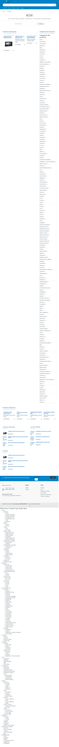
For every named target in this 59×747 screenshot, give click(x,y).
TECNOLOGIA (42, 375)
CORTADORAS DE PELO (44, 357)
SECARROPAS (42, 263)
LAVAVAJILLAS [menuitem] (6, 560)
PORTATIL (41, 147)
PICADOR (41, 121)
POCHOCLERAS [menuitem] (8, 611)
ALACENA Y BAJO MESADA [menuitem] (11, 705)
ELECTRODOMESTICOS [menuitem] (6, 588)
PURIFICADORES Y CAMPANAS (45, 259)
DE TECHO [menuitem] (8, 582)
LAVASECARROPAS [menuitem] (9, 553)
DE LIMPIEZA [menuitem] (6, 628)
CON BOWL (42, 72)
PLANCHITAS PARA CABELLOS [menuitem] (9, 671)
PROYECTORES (43, 398)
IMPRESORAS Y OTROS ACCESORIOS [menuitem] (13, 655)
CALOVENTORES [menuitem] (9, 565)
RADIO (41, 47)
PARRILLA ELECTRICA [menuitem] (9, 625)
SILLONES (41, 322)
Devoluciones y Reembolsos (46, 494)
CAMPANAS (42, 261)
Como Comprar (43, 492)
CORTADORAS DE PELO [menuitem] (8, 669)
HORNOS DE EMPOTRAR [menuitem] (10, 538)
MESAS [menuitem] (7, 700)
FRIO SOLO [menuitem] (8, 579)
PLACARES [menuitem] (8, 683)
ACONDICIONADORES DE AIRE (45, 167)
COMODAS (42, 334)
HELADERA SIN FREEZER (44, 230)
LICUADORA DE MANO (44, 104)
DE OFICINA (42, 324)
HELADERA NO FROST (44, 226)
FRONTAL (41, 249)
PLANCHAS (42, 155)
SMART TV (42, 400)
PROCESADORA (43, 125)
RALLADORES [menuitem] (8, 614)
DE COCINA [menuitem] (6, 589)
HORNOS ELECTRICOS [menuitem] (10, 532)
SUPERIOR (42, 253)
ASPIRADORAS (42, 141)
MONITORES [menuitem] (8, 651)
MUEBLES (41, 296)
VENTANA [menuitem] (7, 574)
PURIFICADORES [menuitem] (9, 542)
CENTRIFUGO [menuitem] (8, 557)
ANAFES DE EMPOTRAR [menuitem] (10, 539)
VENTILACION (42, 194)
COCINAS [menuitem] (5, 527)
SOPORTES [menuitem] (6, 637)
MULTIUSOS (42, 302)
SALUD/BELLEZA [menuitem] (5, 665)
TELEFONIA (42, 385)
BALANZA (41, 68)
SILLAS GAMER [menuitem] (8, 712)
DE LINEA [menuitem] (7, 646)
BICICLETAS (42, 346)
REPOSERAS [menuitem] (6, 737)
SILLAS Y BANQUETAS (44, 312)
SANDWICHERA (42, 129)
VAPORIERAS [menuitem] (8, 618)
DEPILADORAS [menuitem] (6, 668)
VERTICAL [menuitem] (7, 525)
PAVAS (41, 119)
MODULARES (42, 318)
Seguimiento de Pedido (45, 491)
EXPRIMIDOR (42, 88)
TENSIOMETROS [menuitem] (9, 676)
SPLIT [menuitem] (7, 572)
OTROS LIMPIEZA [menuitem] (9, 633)
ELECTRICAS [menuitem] (8, 529)
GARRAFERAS (42, 178)
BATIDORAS (42, 70)
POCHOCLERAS (43, 123)
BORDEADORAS (43, 283)
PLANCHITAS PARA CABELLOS (45, 361)
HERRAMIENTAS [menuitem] (7, 743)
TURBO (41, 202)
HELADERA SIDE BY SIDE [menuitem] (10, 518)
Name (39, 476)
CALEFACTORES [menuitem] (9, 568)
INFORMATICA (42, 279)
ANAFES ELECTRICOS (44, 237)
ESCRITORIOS (42, 326)
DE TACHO (42, 145)
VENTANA (41, 171)
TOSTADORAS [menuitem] (8, 617)
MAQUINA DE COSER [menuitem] (7, 561)
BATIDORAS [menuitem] (8, 593)
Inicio (4, 11)
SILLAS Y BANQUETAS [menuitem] (10, 701)
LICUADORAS (42, 102)
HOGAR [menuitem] (3, 510)
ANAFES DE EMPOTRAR (44, 234)
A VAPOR (41, 157)
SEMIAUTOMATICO (43, 251)
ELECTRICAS (42, 210)
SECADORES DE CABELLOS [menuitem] (9, 672)
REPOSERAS (42, 294)
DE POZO (41, 214)
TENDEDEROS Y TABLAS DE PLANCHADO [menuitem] (13, 632)
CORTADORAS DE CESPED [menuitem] (9, 740)
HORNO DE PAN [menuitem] (8, 601)
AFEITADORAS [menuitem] (6, 667)
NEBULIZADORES (43, 367)
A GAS (41, 208)
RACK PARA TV (42, 320)
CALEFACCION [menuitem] (6, 564)
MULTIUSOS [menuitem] (8, 707)
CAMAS (41, 332)
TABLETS (41, 383)
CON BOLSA (42, 143)
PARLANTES (42, 45)
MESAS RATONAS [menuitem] (9, 696)
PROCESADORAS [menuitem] (9, 613)
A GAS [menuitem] (7, 528)
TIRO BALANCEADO (43, 182)
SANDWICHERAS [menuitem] (9, 615)
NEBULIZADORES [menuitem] (9, 675)
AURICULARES (42, 41)
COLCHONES (42, 53)
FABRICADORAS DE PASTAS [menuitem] (11, 622)
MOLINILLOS (42, 112)
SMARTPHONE (42, 389)
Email (36, 476)
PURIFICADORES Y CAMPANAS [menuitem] (9, 540)
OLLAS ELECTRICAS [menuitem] (9, 624)
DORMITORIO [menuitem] (6, 682)
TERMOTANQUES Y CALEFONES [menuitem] (10, 545)
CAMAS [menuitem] (7, 686)
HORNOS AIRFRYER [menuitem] (9, 535)
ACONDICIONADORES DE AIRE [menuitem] (9, 571)
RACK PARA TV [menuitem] (8, 692)
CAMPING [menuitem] (5, 739)
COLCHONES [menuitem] (6, 716)
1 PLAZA (41, 56)
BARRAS (41, 306)
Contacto (27, 489)
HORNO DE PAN (43, 98)
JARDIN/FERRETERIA (43, 281)
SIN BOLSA (42, 151)
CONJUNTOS (42, 60)
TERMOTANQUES (43, 273)
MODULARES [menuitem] (8, 694)
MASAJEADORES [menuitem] (9, 678)
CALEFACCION (42, 173)
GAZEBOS (41, 289)
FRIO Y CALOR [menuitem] (8, 578)
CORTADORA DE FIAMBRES (45, 84)
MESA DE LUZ (42, 336)
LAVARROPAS (42, 247)
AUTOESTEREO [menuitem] (7, 664)
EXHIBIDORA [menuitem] (8, 521)
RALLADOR (42, 127)
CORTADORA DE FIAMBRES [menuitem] (11, 596)
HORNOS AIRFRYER (43, 239)
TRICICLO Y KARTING (44, 351)
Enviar (53, 477)
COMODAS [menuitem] (8, 685)
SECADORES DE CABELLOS (45, 371)
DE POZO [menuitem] (7, 524)
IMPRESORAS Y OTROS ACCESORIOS (47, 379)
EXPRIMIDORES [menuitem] (8, 599)
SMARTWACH (42, 391)
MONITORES (42, 381)
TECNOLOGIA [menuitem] (4, 642)
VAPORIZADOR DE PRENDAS (45, 159)
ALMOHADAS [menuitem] (6, 723)
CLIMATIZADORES (43, 190)
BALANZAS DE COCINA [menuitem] (10, 592)
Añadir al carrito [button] (12, 50)
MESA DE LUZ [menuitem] (8, 689)
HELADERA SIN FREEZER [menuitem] (10, 514)
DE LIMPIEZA (42, 139)
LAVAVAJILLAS (42, 255)
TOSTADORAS (42, 131)
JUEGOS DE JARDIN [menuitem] (7, 714)
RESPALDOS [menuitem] (8, 687)
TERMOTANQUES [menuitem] (9, 546)
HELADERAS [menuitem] (6, 511)
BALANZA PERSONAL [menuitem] (9, 679)
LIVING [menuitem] (5, 690)
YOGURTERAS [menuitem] (8, 621)
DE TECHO (42, 200)
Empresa (27, 487)
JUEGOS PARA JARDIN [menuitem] (8, 732)
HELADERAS (42, 218)
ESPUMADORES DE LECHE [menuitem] (10, 597)
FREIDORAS (42, 92)
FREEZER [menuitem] (5, 522)
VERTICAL (41, 216)
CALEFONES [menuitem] (8, 547)
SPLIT (41, 169)
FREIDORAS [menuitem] (8, 600)
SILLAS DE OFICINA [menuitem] (9, 711)
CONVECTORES (43, 186)
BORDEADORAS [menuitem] (7, 741)
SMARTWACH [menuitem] (8, 647)
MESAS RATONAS (43, 316)
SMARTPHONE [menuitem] (8, 644)
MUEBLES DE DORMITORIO (45, 330)
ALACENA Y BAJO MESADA (45, 300)
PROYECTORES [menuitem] (7, 640)
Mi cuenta (42, 487)
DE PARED (41, 196)
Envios (42, 489)
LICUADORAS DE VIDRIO (44, 108)
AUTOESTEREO (43, 43)
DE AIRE (16, 35)
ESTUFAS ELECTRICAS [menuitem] (10, 570)
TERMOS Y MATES (43, 163)
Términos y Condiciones (45, 496)
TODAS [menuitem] (7, 513)
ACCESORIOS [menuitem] (8, 649)
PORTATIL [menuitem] (7, 575)
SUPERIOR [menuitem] (7, 552)
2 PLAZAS (41, 58)
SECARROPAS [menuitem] (6, 556)
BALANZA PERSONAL (44, 365)
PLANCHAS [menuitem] (8, 631)
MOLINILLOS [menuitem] (8, 607)
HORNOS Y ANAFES (43, 232)
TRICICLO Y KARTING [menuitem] (8, 729)
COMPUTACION (43, 377)
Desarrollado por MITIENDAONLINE (20, 503)
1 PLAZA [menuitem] (7, 718)
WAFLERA (41, 135)
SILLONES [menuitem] (7, 693)
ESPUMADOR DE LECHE (44, 86)
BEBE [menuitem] (5, 733)
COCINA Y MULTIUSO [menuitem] (8, 704)
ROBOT (41, 149)
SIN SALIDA (42, 180)
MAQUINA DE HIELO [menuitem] (9, 606)
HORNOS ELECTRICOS (9, 35)
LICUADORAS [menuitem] (8, 604)
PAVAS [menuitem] (7, 608)
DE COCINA (20, 35)
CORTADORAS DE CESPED (45, 287)
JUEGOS (41, 308)
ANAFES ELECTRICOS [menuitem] (10, 534)
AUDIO (41, 39)
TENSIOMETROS (43, 369)
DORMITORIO (42, 49)
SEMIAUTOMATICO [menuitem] (9, 554)
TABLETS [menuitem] (7, 653)
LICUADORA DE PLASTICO (44, 106)
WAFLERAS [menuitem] (8, 619)
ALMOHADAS (42, 51)
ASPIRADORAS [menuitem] (8, 629)
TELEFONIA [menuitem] (6, 643)
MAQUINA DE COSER (43, 257)
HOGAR (5, 35)
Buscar (54, 5)
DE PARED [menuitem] (7, 583)
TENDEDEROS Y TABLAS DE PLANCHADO (47, 161)
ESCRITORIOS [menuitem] (8, 710)
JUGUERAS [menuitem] (8, 603)
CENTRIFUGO (42, 265)
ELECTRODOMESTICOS (30, 35)
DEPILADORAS (42, 359)
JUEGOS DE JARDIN (43, 328)
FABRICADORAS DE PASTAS (45, 90)
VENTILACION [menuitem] (6, 581)
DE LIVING (41, 314)
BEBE (41, 344)
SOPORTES (42, 402)
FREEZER (41, 212)
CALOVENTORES (43, 184)
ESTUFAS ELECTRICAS (44, 188)
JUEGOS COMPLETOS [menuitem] (10, 698)
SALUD (41, 363)
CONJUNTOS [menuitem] (6, 722)
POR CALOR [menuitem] (8, 558)
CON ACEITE (42, 94)
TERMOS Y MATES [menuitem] (9, 626)
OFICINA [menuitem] (5, 708)
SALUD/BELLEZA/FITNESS (44, 373)
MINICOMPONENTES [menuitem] (7, 661)
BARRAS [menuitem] (7, 703)
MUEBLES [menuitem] (3, 680)
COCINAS (41, 206)
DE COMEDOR (42, 304)
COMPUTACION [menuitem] (7, 650)
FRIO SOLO (42, 192)
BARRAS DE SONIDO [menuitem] (7, 639)
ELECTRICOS (42, 277)
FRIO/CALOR (42, 165)
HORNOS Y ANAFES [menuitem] (7, 531)
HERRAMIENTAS (43, 292)
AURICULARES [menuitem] (6, 658)
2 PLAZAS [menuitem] (7, 719)
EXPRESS (41, 82)
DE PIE (41, 198)
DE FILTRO (42, 80)
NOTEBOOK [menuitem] (8, 654)
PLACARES (42, 338)
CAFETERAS (42, 76)
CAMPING (41, 285)
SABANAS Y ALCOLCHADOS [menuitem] (9, 725)
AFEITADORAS (42, 355)
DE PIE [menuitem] (7, 585)
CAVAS (41, 220)
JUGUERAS (42, 100)
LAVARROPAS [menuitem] (6, 549)
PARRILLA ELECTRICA (44, 117)
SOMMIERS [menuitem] (6, 721)
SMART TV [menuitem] (6, 636)
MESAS (41, 310)
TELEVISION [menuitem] (4, 635)
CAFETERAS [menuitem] (8, 595)
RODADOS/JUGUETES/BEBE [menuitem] (7, 726)
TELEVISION (42, 393)
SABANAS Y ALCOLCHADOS (45, 62)
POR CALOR (42, 267)
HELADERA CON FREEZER (44, 224)
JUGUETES (42, 349)
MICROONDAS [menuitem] (8, 536)
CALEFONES (42, 271)
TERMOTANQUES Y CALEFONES (46, 269)
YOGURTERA (42, 137)
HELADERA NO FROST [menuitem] (10, 517)
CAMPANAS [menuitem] (8, 543)
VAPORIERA (42, 133)
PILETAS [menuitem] (5, 736)
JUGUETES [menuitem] (6, 730)
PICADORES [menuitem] (8, 610)
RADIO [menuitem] (5, 662)
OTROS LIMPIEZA (43, 153)
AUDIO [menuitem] (3, 657)
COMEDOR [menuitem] (6, 697)
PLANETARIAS (42, 74)
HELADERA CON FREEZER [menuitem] (10, 516)
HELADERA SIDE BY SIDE (44, 228)
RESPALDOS (42, 340)
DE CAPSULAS (42, 78)
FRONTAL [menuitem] (7, 550)
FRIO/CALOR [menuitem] (4, 563)
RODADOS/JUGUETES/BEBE (45, 342)
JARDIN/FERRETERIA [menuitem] (6, 734)
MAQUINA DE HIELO (43, 110)
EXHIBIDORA (42, 222)
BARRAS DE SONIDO (43, 396)
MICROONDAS (42, 245)
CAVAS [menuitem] (7, 520)
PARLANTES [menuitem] (6, 660)
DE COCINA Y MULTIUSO (44, 298)
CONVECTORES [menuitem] (9, 567)
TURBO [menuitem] (7, 586)
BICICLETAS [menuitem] (6, 728)
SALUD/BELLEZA (43, 353)
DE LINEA (41, 387)
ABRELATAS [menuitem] (8, 590)
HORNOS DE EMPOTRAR (44, 241)
